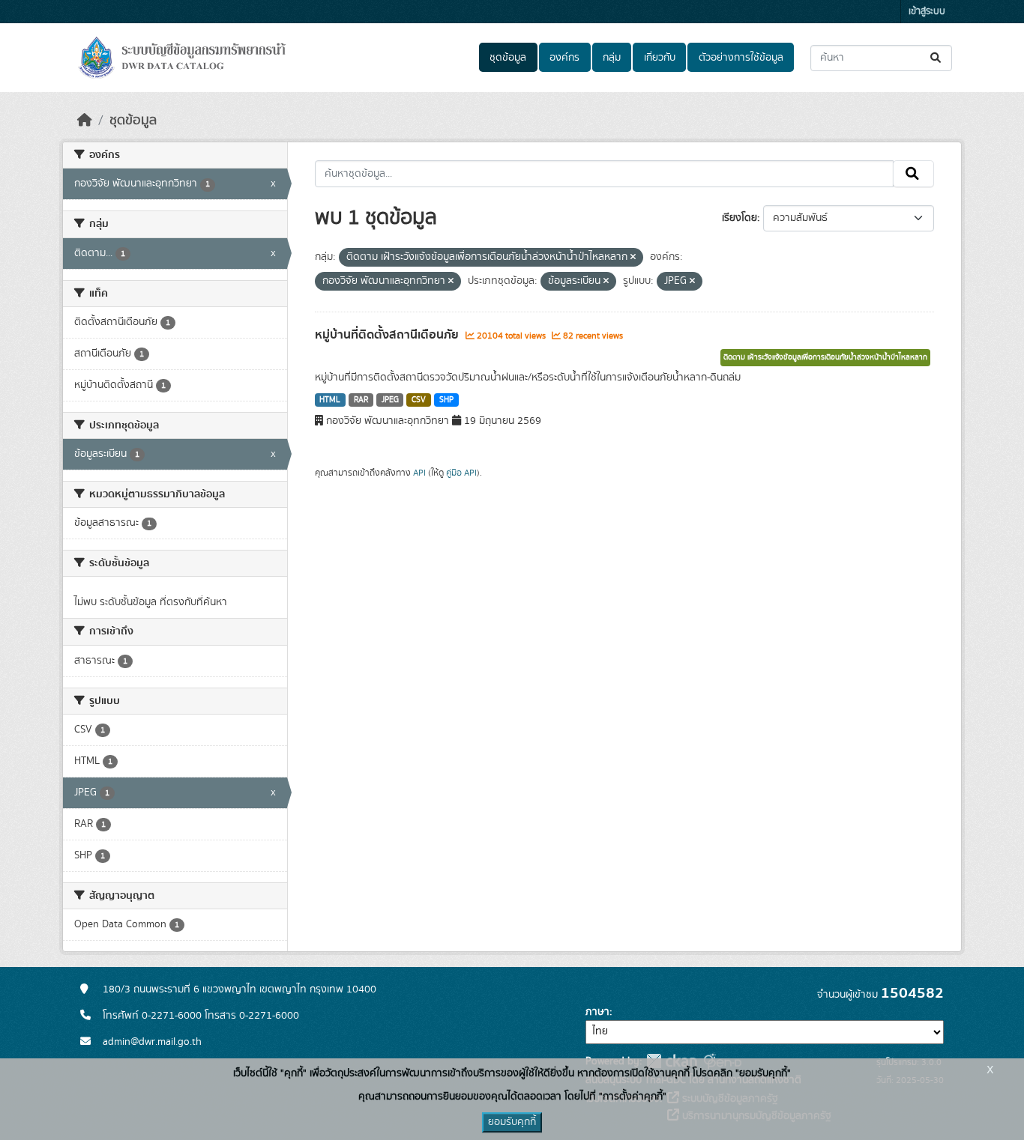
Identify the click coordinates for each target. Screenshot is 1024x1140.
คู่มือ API (461, 472)
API (419, 472)
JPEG (390, 400)
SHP (446, 400)
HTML (329, 400)
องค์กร (564, 57)
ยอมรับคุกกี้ (512, 1122)
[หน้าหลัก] (84, 120)
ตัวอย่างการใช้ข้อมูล (741, 57)
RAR (361, 400)
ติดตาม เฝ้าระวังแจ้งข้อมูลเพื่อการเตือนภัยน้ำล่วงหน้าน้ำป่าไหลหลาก (825, 357)
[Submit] (937, 58)
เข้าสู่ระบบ (927, 11)
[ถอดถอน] (633, 258)
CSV (419, 400)
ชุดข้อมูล (508, 57)
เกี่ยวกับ (659, 57)
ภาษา (597, 1011)
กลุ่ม (612, 57)
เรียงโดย (739, 217)
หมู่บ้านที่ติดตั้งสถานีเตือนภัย (388, 335)
